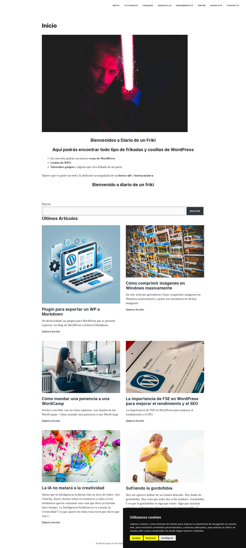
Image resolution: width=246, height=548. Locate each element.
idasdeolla (164, 5)
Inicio (116, 5)
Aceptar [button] (136, 538)
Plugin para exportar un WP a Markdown (71, 312)
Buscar (46, 204)
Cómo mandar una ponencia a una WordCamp (75, 401)
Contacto (233, 5)
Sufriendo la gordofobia (149, 488)
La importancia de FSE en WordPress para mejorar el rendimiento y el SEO (162, 401)
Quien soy (216, 5)
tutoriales (131, 5)
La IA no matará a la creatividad (73, 487)
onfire (202, 5)
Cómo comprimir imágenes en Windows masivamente (155, 285)
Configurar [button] (167, 538)
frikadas (148, 5)
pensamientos (184, 5)
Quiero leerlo (51, 332)
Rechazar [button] (151, 538)
